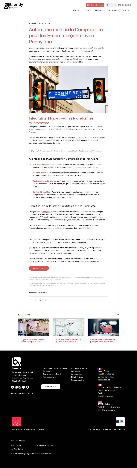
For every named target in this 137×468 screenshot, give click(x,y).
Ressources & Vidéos (79, 380)
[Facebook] (126, 5)
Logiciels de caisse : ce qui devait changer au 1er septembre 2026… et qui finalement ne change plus (32, 341)
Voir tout (116, 314)
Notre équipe (76, 374)
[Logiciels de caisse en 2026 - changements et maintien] (33, 327)
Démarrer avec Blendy (52, 374)
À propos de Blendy (79, 368)
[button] (86, 10)
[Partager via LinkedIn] (40, 300)
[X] (23, 387)
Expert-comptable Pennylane (54, 368)
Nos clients (75, 371)
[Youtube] (129, 5)
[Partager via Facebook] (30, 300)
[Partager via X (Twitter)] (35, 300)
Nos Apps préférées (51, 377)
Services (46, 371)
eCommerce (42, 292)
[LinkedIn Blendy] (119, 5)
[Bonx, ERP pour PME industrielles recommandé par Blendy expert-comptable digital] (68, 327)
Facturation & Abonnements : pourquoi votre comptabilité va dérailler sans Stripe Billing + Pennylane (103, 341)
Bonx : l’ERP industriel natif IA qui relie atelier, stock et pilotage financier (68, 341)
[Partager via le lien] (46, 300)
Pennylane (33, 292)
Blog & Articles (77, 377)
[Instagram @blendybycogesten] (122, 5)
